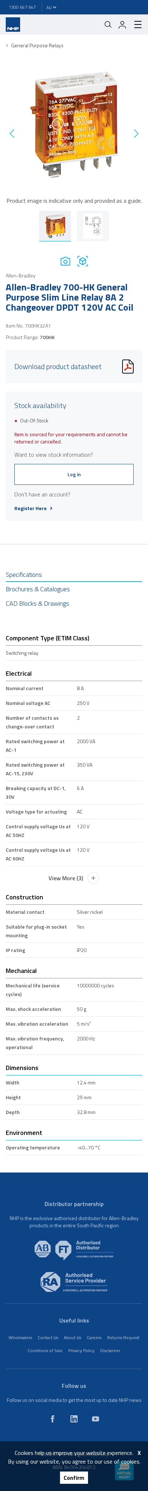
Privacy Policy (81, 1350)
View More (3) (65, 878)
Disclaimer (110, 1350)
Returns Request (123, 1337)
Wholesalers (20, 1337)
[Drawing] (82, 261)
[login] (122, 24)
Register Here (30, 508)
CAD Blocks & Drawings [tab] (37, 603)
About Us (72, 1337)
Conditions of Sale (45, 1350)
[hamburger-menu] (135, 24)
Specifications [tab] (24, 574)
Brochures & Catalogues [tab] (38, 589)
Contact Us (48, 1337)
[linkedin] (74, 1418)
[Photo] (65, 261)
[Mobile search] (108, 24)
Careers (94, 1337)
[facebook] (52, 1418)
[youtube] (95, 1418)
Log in (74, 474)
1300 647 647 (22, 7)
